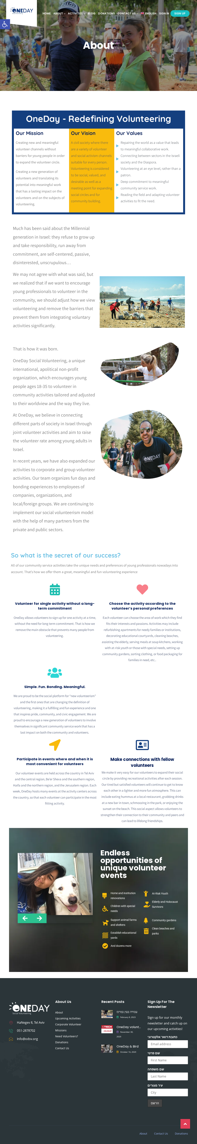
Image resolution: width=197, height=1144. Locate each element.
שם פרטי (154, 1053)
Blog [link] (91, 13)
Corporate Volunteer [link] (68, 1024)
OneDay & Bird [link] (128, 1046)
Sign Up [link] (180, 13)
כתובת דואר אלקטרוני (162, 1037)
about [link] (58, 13)
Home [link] (47, 13)
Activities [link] (75, 13)
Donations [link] (106, 13)
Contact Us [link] (127, 13)
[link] (5, 24)
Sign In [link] (164, 13)
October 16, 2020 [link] (128, 1052)
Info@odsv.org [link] (27, 1039)
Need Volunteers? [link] (66, 1036)
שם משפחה (156, 1069)
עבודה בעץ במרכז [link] (127, 1012)
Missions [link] (61, 1030)
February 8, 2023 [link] (128, 1017)
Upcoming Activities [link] (68, 1018)
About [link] (59, 1012)
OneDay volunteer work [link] (129, 1027)
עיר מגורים (155, 1085)
